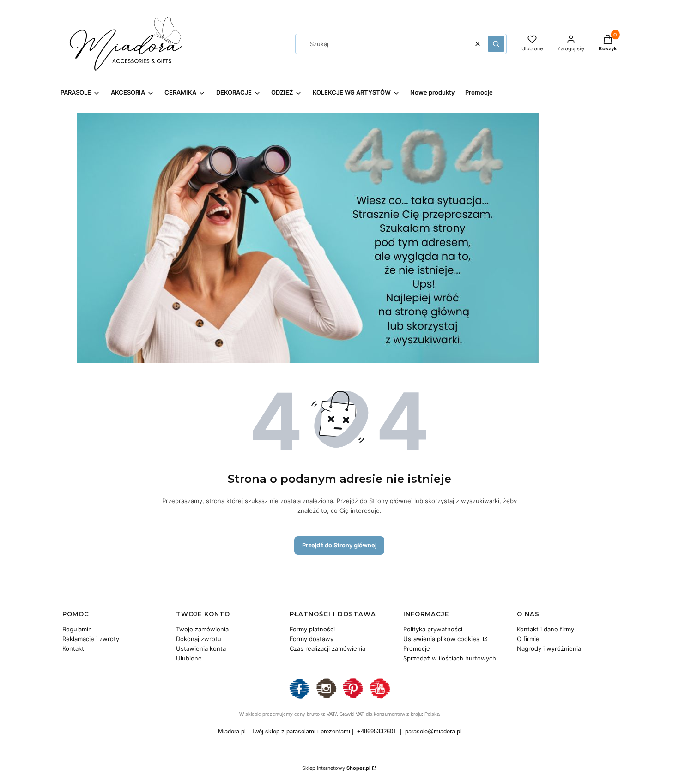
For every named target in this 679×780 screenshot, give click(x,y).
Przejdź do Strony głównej (339, 545)
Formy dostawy (311, 638)
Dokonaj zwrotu (198, 638)
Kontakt (73, 648)
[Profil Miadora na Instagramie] (326, 697)
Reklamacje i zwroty (90, 638)
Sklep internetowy (336, 768)
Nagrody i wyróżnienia (549, 648)
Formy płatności (312, 629)
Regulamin (77, 629)
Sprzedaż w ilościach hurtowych (449, 658)
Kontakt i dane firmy (545, 629)
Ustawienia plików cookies (442, 638)
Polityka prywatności (432, 629)
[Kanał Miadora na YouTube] (379, 697)
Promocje (416, 648)
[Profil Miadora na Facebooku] (299, 697)
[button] (496, 44)
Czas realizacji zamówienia (327, 648)
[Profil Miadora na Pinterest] (352, 697)
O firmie (528, 638)
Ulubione (189, 658)
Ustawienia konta (201, 648)
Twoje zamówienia (202, 629)
